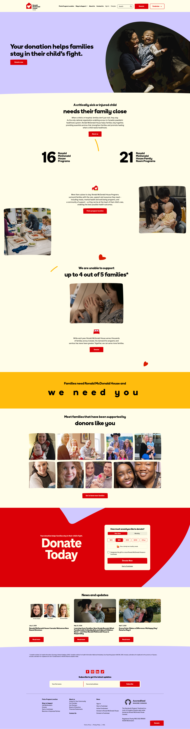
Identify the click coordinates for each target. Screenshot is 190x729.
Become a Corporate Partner (51, 711)
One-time (118, 533)
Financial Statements (76, 709)
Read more (36, 639)
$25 (111, 540)
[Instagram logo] (92, 671)
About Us (92, 6)
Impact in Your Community (77, 701)
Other (144, 540)
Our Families (73, 703)
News (98, 699)
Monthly (137, 533)
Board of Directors (75, 707)
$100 (127, 540)
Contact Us (100, 6)
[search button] (131, 6)
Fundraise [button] (156, 6)
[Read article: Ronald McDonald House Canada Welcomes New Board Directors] (50, 611)
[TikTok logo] (102, 671)
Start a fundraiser (47, 709)
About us (95, 134)
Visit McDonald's (47, 705)
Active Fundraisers (102, 708)
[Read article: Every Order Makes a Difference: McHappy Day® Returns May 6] (140, 611)
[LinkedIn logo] (97, 671)
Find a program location (95, 211)
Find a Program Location (66, 6)
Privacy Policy (96, 725)
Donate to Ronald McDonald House (107, 711)
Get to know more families (95, 496)
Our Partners (73, 705)
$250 (135, 540)
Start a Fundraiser (127, 566)
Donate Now (127, 561)
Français (113, 6)
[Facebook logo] (87, 671)
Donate (141, 6)
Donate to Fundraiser (103, 713)
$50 (119, 540)
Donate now (18, 62)
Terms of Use (87, 725)
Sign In (98, 704)
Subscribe (129, 684)
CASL (103, 725)
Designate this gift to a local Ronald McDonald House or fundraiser (127, 553)
